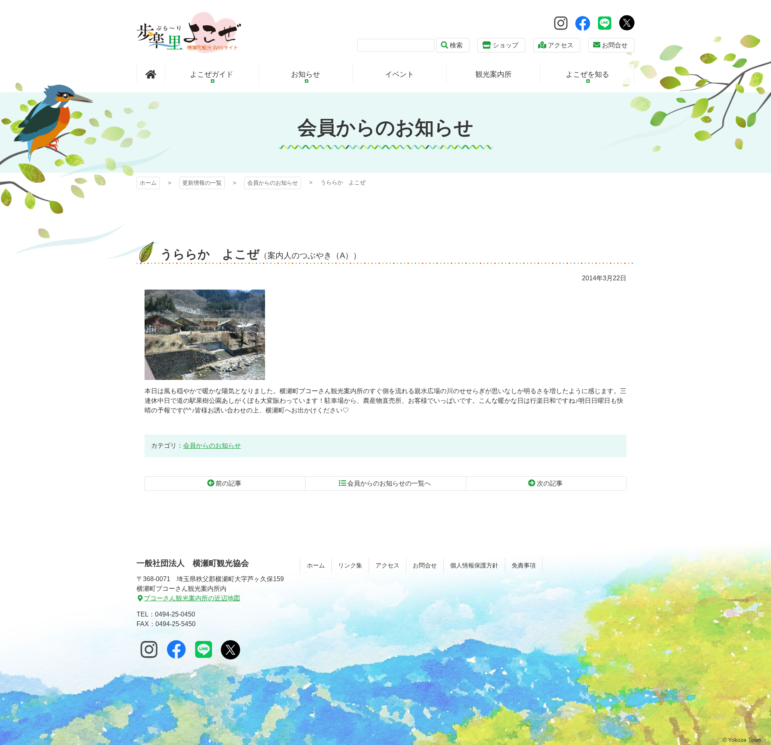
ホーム (148, 183)
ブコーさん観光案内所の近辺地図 (192, 598)
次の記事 (550, 483)
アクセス (560, 45)
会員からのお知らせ (272, 183)
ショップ (505, 45)
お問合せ (615, 45)
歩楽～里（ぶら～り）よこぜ (189, 32)
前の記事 (228, 483)
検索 (456, 45)
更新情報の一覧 (202, 183)
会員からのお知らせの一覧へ (389, 483)
